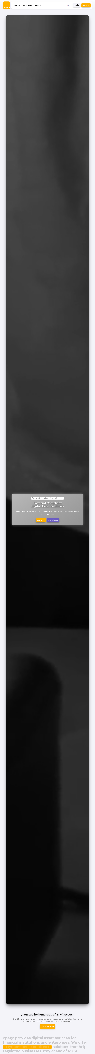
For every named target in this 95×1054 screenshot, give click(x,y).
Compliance (27, 5)
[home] (6, 5)
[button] (38, 5)
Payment (17, 5)
